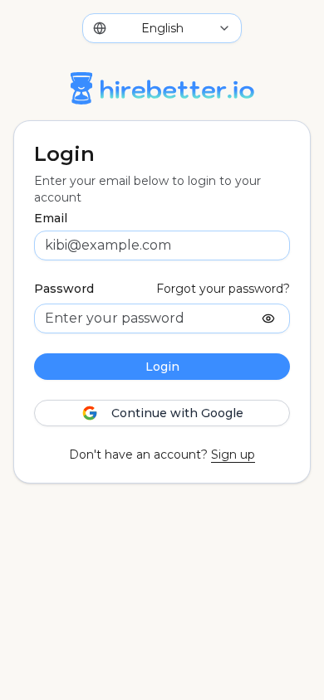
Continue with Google (177, 413)
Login (162, 366)
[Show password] (268, 318)
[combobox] (162, 28)
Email (50, 218)
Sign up (233, 454)
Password (64, 288)
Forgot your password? (223, 288)
